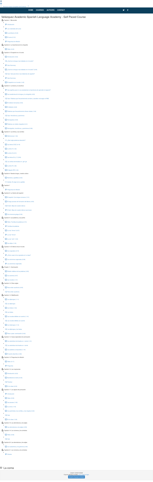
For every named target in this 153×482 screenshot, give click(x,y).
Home (30, 10)
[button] (1, 1)
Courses (40, 10)
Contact (61, 10)
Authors (50, 10)
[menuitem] (1, 4)
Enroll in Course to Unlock (76, 477)
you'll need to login (83, 474)
